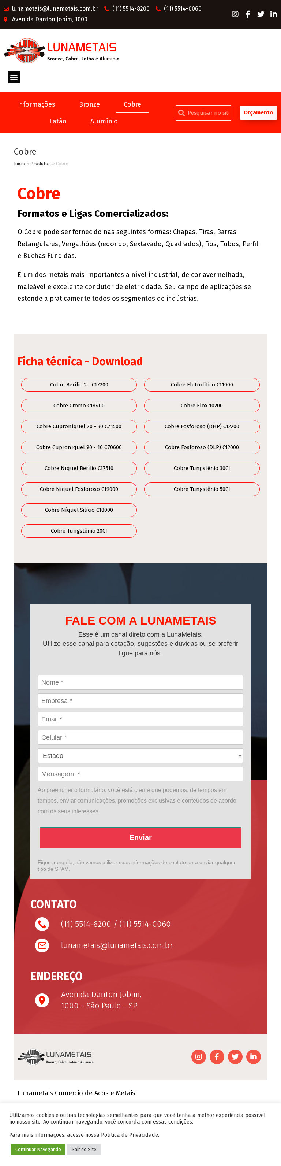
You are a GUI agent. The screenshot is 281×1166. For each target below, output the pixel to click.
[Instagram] (235, 14)
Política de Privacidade (129, 1135)
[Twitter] (261, 14)
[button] (14, 77)
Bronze (89, 104)
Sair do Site (84, 1149)
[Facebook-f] (248, 14)
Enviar (141, 837)
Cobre (132, 104)
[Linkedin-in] (273, 14)
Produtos (40, 163)
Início (19, 163)
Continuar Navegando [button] (38, 1149)
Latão (58, 121)
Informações (36, 104)
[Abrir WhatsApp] (263, 1147)
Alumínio (104, 121)
